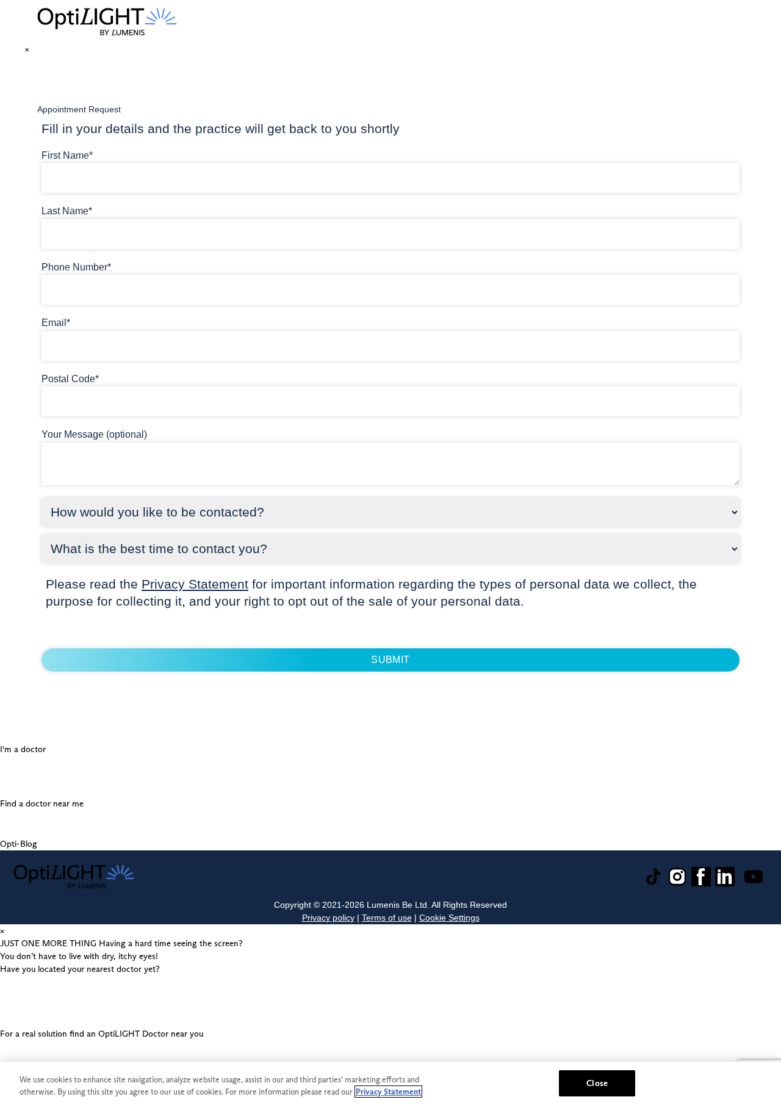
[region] (390, 1083)
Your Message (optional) (94, 434)
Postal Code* (70, 379)
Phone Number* (76, 267)
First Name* (67, 155)
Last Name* (66, 211)
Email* (55, 322)
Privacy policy (328, 917)
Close (597, 1083)
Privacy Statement (195, 584)
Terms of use (387, 917)
